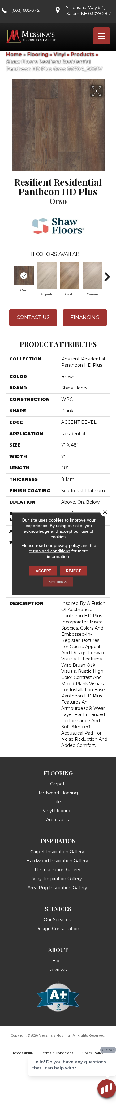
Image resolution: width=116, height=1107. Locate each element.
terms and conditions (49, 550)
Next (106, 274)
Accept (43, 570)
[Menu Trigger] (101, 35)
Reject (73, 570)
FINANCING (85, 317)
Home (14, 54)
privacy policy (67, 545)
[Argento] (46, 275)
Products (82, 54)
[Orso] (23, 275)
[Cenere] (92, 275)
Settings (58, 582)
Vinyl (60, 54)
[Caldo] (69, 275)
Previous (9, 274)
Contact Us (33, 317)
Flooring (37, 54)
